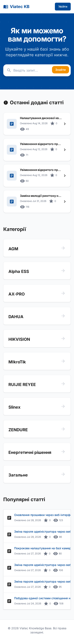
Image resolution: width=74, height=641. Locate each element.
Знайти (60, 69)
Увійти (62, 6)
